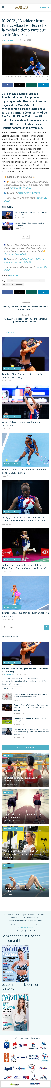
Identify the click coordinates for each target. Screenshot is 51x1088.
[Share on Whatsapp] (31, 85)
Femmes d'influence (13, 829)
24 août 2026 (20, 228)
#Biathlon (13, 188)
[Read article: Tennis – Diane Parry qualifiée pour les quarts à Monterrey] (7, 215)
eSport (22, 918)
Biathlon (11, 281)
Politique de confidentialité (17, 920)
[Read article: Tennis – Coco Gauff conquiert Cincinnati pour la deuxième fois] (25, 450)
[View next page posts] (28, 237)
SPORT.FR (14, 275)
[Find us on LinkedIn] (34, 930)
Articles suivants (13, 688)
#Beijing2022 (25, 188)
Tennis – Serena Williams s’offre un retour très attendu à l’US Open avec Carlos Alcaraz (31, 707)
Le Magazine (43, 7)
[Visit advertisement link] (25, 1084)
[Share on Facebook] (7, 85)
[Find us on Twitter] (17, 930)
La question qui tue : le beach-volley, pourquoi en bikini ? (23, 779)
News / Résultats (12, 368)
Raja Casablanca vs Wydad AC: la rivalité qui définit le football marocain (31, 695)
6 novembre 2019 (11, 784)
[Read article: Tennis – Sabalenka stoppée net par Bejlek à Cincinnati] (25, 593)
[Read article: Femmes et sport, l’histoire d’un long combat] (25, 880)
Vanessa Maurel (10, 675)
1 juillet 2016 (9, 894)
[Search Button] (46, 627)
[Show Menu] (3, 7)
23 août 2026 (7, 571)
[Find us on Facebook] (25, 930)
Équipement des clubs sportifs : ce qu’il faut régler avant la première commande (30, 719)
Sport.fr (14, 918)
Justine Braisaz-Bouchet (13, 284)
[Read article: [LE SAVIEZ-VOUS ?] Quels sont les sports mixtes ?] (25, 806)
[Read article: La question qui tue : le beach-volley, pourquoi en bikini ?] (25, 770)
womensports (9, 40)
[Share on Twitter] (19, 85)
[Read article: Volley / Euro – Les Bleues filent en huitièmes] (7, 226)
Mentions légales (36, 920)
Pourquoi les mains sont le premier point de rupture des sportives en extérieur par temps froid (31, 731)
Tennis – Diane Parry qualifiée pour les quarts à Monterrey (31, 213)
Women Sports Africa (36, 915)
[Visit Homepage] (21, 7)
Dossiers (8, 866)
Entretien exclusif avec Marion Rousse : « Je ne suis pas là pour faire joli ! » (25, 852)
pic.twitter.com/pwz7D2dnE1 (17, 262)
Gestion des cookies (25, 928)
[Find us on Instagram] (22, 930)
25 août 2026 (19, 737)
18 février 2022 (25, 40)
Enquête (8, 755)
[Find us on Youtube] (30, 930)
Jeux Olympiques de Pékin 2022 (31, 281)
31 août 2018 (9, 821)
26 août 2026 (20, 218)
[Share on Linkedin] (43, 85)
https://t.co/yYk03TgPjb (29, 193)
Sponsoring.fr (32, 918)
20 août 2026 (8, 619)
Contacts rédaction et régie (15, 915)
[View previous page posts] (23, 237)
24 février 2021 (10, 857)
